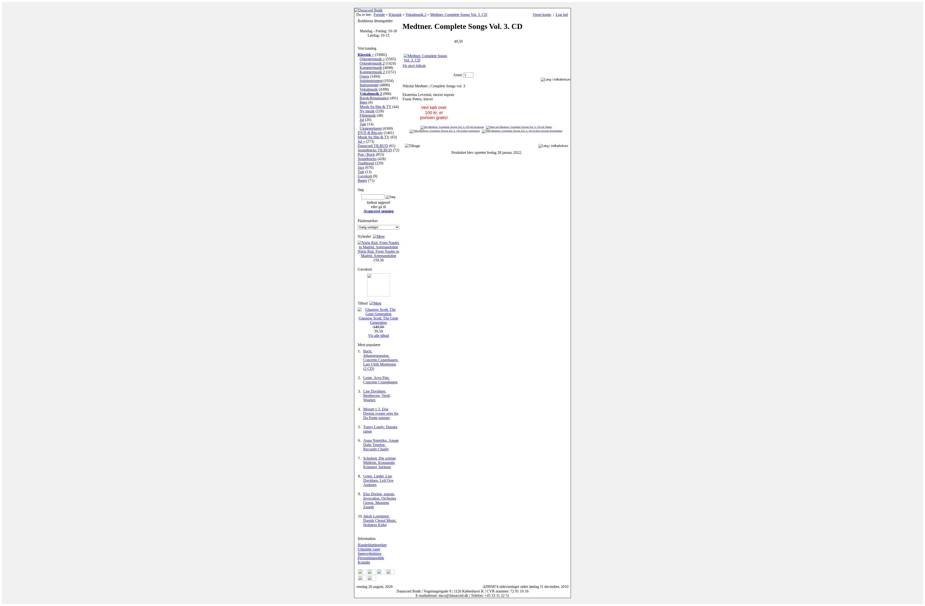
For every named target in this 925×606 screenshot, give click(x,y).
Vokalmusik (369, 89)
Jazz (361, 167)
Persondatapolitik (371, 558)
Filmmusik (368, 115)
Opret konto (542, 15)
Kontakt (364, 562)
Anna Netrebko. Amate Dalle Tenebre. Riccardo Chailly (381, 444)
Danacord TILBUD (373, 146)
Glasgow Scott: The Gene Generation (378, 320)
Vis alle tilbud (378, 336)
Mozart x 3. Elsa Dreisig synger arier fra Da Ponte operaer (380, 413)
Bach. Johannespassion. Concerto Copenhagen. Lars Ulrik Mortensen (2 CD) (380, 360)
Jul (362, 120)
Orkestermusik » (372, 59)
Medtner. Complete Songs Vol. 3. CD (458, 15)
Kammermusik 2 (372, 72)
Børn (363, 102)
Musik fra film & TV (375, 107)
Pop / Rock (366, 154)
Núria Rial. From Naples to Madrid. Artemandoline (378, 253)
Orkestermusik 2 (372, 63)
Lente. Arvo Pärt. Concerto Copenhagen (380, 380)
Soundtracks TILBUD (375, 150)
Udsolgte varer (369, 549)
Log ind (562, 15)
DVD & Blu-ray (370, 133)
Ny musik (367, 111)
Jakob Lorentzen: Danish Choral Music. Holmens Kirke (380, 520)
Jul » (361, 141)
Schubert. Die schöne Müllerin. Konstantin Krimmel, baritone (379, 462)
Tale (363, 124)
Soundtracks (367, 159)
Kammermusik (371, 68)
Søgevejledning (369, 554)
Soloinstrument (371, 81)
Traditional (366, 163)
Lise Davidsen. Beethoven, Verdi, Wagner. (377, 395)
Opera (364, 76)
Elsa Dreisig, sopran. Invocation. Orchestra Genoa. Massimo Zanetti (379, 500)
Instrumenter (369, 85)
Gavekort (365, 176)
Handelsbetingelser (372, 545)
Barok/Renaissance (374, 98)
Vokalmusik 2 (415, 15)
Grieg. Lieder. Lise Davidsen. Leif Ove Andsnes (378, 480)
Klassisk (395, 15)
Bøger (362, 180)
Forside (379, 15)
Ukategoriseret (371, 128)
